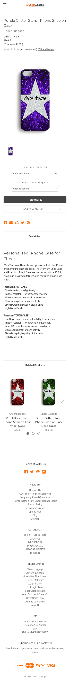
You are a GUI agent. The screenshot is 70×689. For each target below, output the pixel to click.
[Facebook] (5, 222)
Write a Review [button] (46, 49)
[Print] (17, 222)
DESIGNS (35, 553)
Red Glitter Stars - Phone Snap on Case (17, 420)
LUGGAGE (35, 538)
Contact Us (35, 490)
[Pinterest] (28, 222)
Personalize (35, 199)
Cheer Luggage (35, 569)
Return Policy (35, 504)
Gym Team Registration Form (35, 493)
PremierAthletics (35, 580)
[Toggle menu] (4, 4)
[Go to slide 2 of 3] (33, 433)
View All (35, 605)
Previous (4, 400)
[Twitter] (22, 222)
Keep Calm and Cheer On (35, 594)
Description (35, 236)
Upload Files (35, 511)
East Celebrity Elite (35, 590)
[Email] (11, 222)
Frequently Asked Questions (35, 497)
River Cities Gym (35, 598)
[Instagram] (44, 472)
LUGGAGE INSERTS (35, 549)
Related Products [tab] (35, 365)
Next (62, 400)
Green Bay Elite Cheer (35, 576)
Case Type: (35, 167)
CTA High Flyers (35, 587)
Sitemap (35, 518)
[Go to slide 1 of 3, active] (28, 433)
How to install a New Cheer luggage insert (35, 501)
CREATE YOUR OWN (35, 535)
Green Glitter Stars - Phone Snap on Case (49, 420)
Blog (35, 515)
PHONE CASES (35, 545)
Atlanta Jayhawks (35, 601)
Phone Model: (35, 182)
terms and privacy (35, 508)
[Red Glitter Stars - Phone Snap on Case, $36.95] (17, 392)
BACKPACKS (35, 542)
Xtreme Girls (35, 583)
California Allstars (35, 573)
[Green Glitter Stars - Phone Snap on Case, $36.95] (49, 392)
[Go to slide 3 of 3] (38, 433)
